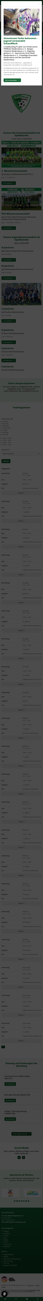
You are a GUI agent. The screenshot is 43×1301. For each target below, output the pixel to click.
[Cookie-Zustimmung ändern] (5, 1294)
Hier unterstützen (11, 80)
